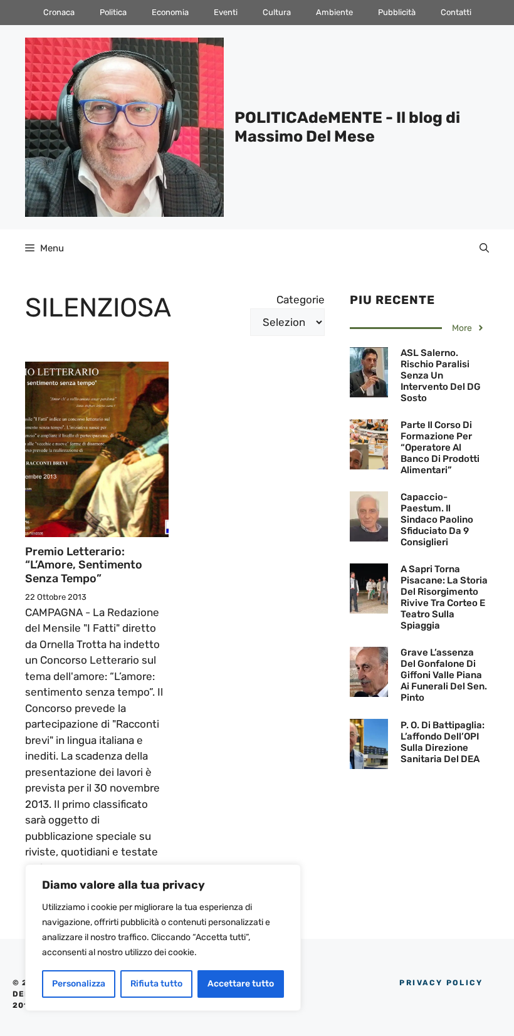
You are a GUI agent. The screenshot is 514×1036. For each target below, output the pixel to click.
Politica (113, 12)
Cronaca (59, 12)
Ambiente (334, 12)
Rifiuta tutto (156, 983)
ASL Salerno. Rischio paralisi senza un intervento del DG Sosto (441, 375)
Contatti (456, 12)
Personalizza (78, 983)
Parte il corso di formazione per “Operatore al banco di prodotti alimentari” (440, 447)
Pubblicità (397, 12)
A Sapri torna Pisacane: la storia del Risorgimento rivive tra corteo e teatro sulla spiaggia (444, 597)
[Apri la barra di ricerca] (484, 248)
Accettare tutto (240, 983)
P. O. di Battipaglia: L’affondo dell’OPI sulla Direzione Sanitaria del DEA (443, 742)
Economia (170, 12)
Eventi (226, 12)
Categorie (300, 299)
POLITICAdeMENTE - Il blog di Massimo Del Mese (347, 126)
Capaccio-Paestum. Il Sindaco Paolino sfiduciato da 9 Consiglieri (437, 519)
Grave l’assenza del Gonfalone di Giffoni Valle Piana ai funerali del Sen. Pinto (444, 675)
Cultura (277, 12)
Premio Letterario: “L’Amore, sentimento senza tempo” (83, 565)
